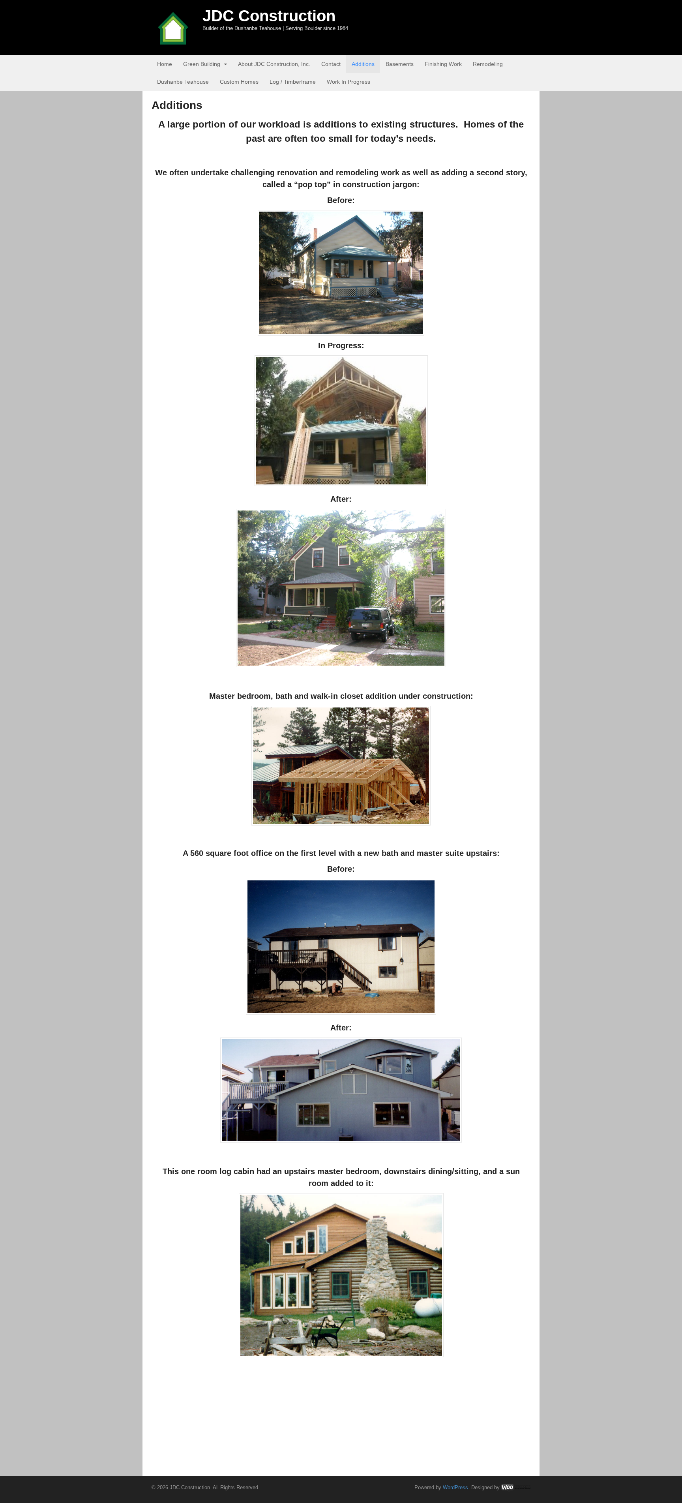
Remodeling (488, 64)
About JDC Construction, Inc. (274, 64)
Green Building (201, 64)
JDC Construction (268, 15)
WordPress (455, 1487)
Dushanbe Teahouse (183, 82)
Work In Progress (348, 82)
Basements (400, 64)
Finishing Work (443, 64)
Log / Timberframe (293, 82)
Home (164, 64)
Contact (331, 64)
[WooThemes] (515, 1487)
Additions (363, 64)
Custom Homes (239, 82)
